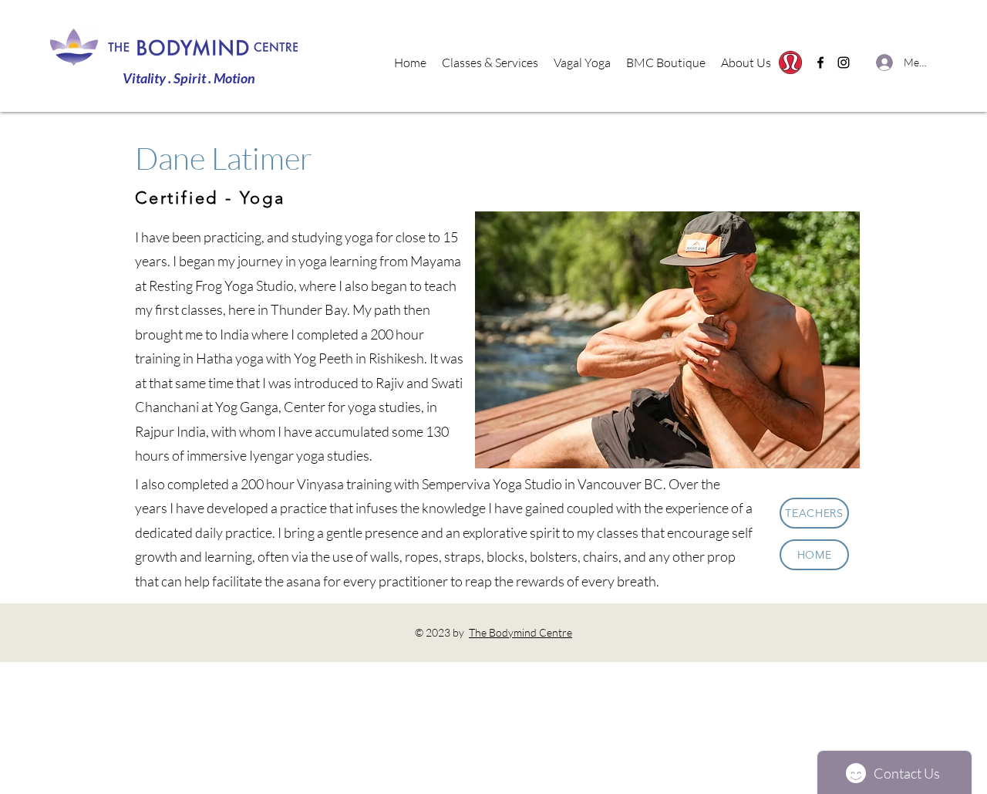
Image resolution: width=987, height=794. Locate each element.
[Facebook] (820, 62)
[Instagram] (843, 62)
